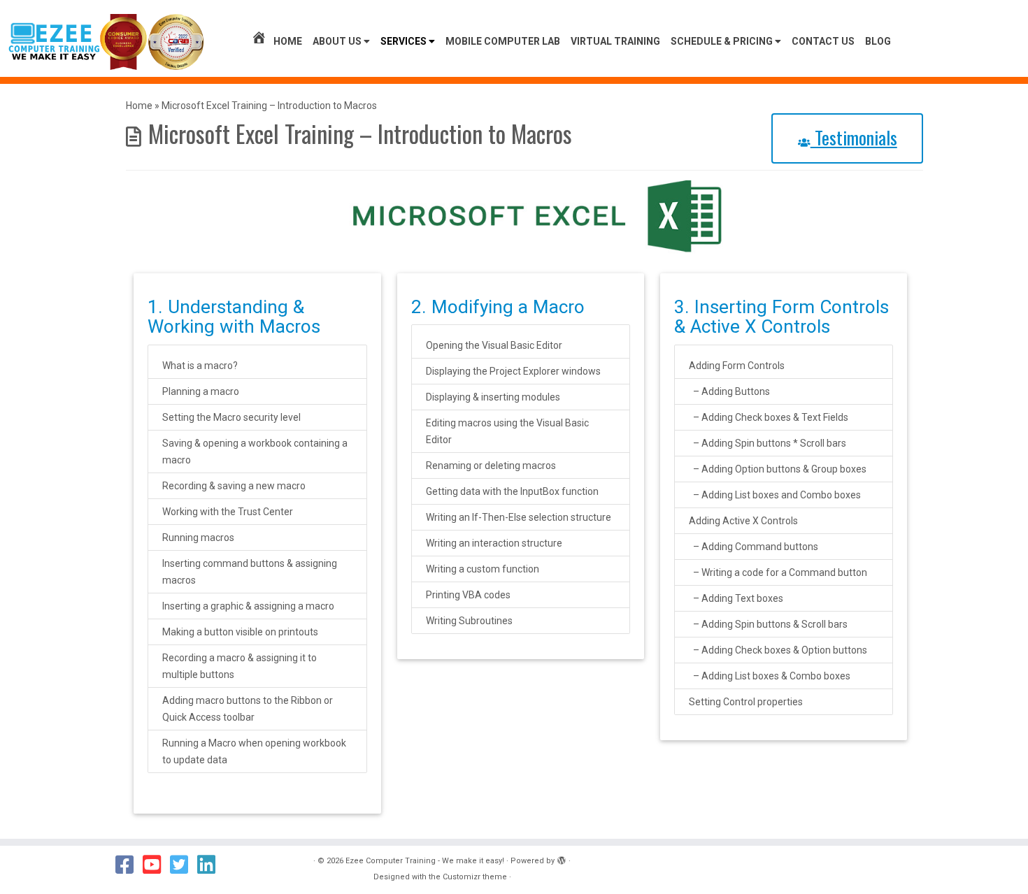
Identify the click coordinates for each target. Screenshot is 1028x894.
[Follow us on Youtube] (156, 864)
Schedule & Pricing (723, 41)
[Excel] (524, 215)
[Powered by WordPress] (561, 858)
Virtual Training (615, 41)
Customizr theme (475, 876)
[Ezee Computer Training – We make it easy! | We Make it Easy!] (106, 41)
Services (404, 41)
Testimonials (854, 137)
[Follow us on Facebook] (129, 864)
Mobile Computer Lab (502, 41)
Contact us (823, 41)
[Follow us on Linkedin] (210, 864)
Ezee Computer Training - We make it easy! (424, 860)
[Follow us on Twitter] (183, 864)
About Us (338, 41)
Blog (878, 41)
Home (287, 41)
